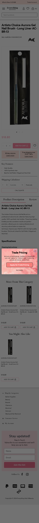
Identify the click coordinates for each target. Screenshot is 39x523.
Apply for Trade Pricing (19, 265)
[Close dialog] (35, 250)
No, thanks (19, 270)
